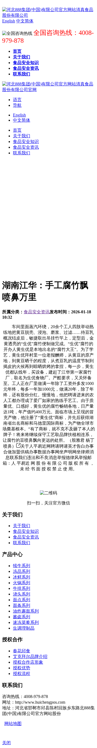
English (19, 115)
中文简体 (21, 120)
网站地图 (13, 723)
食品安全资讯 (37, 312)
